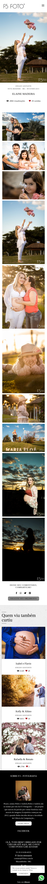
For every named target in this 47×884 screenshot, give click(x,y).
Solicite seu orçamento (23, 598)
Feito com (23, 882)
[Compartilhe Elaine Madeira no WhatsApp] (21, 593)
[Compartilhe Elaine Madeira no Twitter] (25, 593)
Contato (23, 874)
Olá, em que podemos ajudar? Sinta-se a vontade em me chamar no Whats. (24, 869)
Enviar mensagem (24, 855)
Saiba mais (23, 823)
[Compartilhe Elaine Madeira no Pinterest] (30, 593)
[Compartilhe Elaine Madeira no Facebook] (16, 593)
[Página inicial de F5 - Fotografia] (14, 6)
